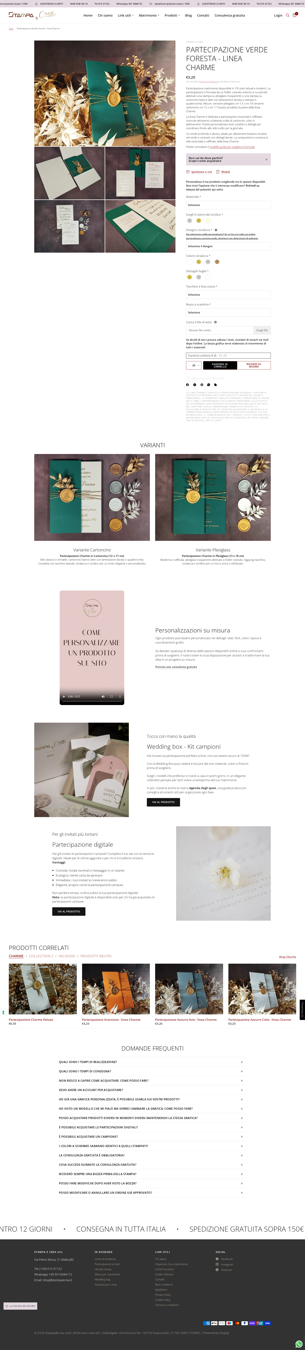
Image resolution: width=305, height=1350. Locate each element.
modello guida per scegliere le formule (232, 147)
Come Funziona (164, 1269)
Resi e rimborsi (164, 1284)
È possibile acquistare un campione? (89, 1137)
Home (87, 15)
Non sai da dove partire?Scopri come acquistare (206, 159)
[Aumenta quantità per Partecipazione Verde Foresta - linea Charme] (198, 365)
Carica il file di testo (219, 322)
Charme (16, 956)
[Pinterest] (203, 385)
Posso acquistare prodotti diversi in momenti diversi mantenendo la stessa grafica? (128, 1118)
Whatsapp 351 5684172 (101, 4)
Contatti (203, 15)
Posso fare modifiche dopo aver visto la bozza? (98, 1183)
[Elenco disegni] (216, 230)
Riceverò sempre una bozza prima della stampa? (97, 1174)
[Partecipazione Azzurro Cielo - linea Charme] (262, 989)
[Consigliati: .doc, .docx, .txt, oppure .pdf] (215, 322)
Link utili (124, 15)
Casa (11, 28)
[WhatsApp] (209, 385)
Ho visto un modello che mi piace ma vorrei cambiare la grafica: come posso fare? (126, 1109)
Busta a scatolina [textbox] (198, 304)
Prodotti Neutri (96, 956)
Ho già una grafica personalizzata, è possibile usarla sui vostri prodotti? (119, 1099)
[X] (195, 385)
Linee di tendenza (105, 1259)
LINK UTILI (162, 1252)
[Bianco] (189, 262)
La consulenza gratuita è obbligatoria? (91, 1155)
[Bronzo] (217, 262)
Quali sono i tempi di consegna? (85, 1071)
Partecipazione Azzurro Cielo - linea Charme (259, 1019)
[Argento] (189, 221)
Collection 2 (41, 956)
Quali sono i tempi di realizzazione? (88, 1062)
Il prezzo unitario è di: (207, 356)
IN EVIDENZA (104, 1252)
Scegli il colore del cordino (204, 215)
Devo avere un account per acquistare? (91, 1090)
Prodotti (171, 15)
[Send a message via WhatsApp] (299, 1344)
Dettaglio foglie (197, 271)
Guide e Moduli (164, 1274)
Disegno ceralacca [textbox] (222, 234)
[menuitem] (88, 15)
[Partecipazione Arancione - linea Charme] (116, 989)
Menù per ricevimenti (107, 1274)
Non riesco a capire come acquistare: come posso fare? (103, 1081)
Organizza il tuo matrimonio (171, 1264)
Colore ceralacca (198, 256)
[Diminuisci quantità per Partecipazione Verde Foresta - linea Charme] (189, 365)
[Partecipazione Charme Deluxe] (43, 989)
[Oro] (199, 221)
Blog (188, 15)
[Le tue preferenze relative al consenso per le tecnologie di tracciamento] (3, 1012)
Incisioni (67, 956)
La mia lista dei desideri (22, 1306)
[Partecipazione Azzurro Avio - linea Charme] (189, 989)
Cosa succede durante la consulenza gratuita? (97, 1165)
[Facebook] (188, 385)
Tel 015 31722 (73, 4)
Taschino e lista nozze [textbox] (201, 287)
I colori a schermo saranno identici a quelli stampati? (103, 1146)
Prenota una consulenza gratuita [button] (176, 666)
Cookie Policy (163, 1300)
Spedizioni (161, 1289)
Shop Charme (287, 956)
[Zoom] (168, 48)
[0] (293, 15)
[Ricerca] (287, 15)
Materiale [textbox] (193, 197)
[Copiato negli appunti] (216, 385)
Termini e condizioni (167, 1305)
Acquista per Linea (106, 1284)
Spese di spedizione (209, 81)
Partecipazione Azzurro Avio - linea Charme (186, 1019)
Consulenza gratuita (230, 15)
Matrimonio (148, 15)
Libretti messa (103, 1269)
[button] (163, 802)
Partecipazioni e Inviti (107, 1264)
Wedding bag (102, 1279)
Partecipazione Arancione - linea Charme (111, 1019)
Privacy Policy (163, 1294)
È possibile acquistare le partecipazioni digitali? (98, 1127)
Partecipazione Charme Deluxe (31, 1019)
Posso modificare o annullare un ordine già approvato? (105, 1193)
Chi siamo (105, 15)
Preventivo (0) (302, 1009)
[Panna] (208, 221)
